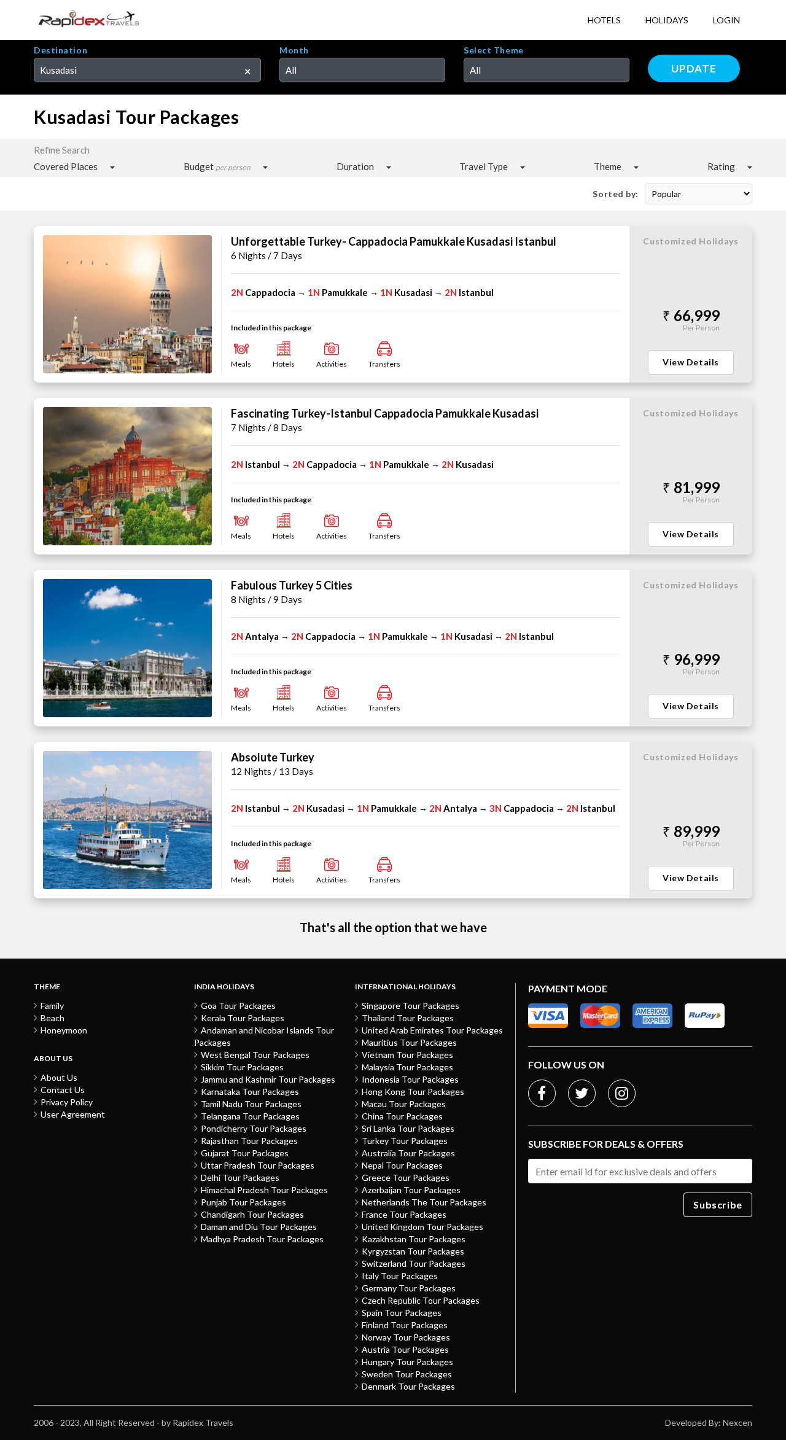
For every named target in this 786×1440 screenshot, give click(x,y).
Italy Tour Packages (400, 1276)
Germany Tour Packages (409, 1288)
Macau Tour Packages (404, 1104)
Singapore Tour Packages (410, 1005)
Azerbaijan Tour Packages (411, 1190)
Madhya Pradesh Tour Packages (262, 1239)
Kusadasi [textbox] (58, 70)
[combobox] (147, 70)
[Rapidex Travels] (89, 19)
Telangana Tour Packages (250, 1116)
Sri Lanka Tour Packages (408, 1128)
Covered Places (66, 166)
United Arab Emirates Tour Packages (432, 1030)
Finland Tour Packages (405, 1325)
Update (693, 68)
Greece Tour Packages (405, 1177)
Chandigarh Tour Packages (252, 1214)
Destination (60, 50)
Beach (52, 1018)
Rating (721, 166)
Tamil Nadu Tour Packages (251, 1104)
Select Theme (494, 50)
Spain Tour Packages (402, 1312)
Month (294, 50)
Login (726, 20)
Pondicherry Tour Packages (253, 1128)
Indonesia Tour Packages (410, 1079)
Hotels (604, 20)
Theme (607, 166)
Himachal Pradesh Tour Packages (264, 1190)
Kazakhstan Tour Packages (413, 1239)
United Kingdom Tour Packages (422, 1226)
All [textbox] (291, 70)
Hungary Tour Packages (407, 1361)
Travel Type (483, 166)
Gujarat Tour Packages (245, 1153)
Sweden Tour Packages (407, 1374)
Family (52, 1005)
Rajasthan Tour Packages (249, 1140)
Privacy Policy (67, 1102)
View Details (691, 362)
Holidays (666, 20)
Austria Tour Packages (405, 1349)
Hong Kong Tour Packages (413, 1091)
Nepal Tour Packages (402, 1165)
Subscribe (717, 1204)
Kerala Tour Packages (242, 1018)
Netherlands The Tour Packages (424, 1202)
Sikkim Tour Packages (242, 1067)
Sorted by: (616, 194)
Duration (355, 166)
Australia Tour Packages (408, 1153)
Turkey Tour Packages (405, 1140)
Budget (217, 167)
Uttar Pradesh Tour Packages (257, 1165)
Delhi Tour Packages (240, 1177)
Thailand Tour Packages (408, 1018)
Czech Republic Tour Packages (421, 1300)
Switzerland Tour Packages (413, 1263)
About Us (59, 1077)
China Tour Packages (402, 1116)
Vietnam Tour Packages (407, 1054)
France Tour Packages (404, 1214)
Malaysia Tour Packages (407, 1067)
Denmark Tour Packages (408, 1386)
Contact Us (63, 1089)
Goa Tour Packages (238, 1005)
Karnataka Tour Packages (250, 1091)
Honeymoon (64, 1030)
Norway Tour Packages (406, 1337)
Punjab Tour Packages (243, 1202)
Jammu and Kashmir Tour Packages (268, 1079)
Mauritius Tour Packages (409, 1042)
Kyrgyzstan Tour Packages (413, 1251)
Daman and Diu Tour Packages (259, 1226)
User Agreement (73, 1114)
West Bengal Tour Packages (255, 1054)
